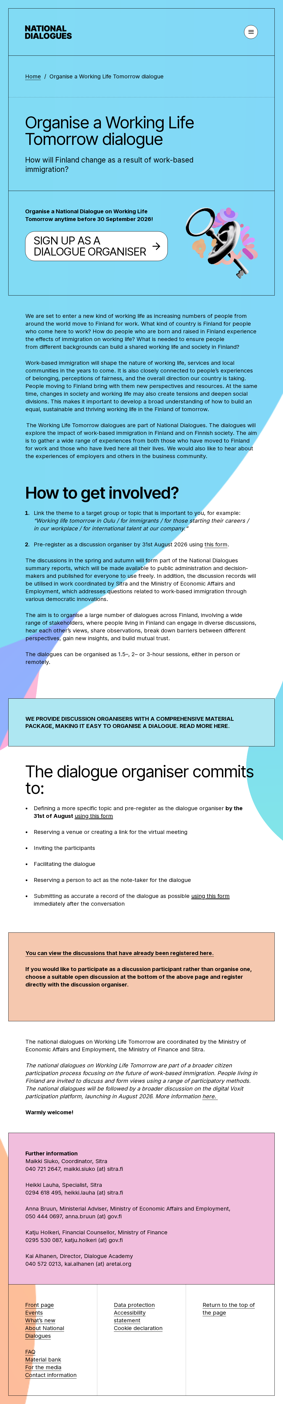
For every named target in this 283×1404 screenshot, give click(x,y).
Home (33, 76)
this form (216, 544)
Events (34, 1312)
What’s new (40, 1320)
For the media (43, 1367)
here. (210, 1096)
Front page (39, 1305)
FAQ (30, 1352)
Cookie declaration (138, 1328)
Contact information (51, 1375)
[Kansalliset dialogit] (52, 32)
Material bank (43, 1359)
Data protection (134, 1305)
